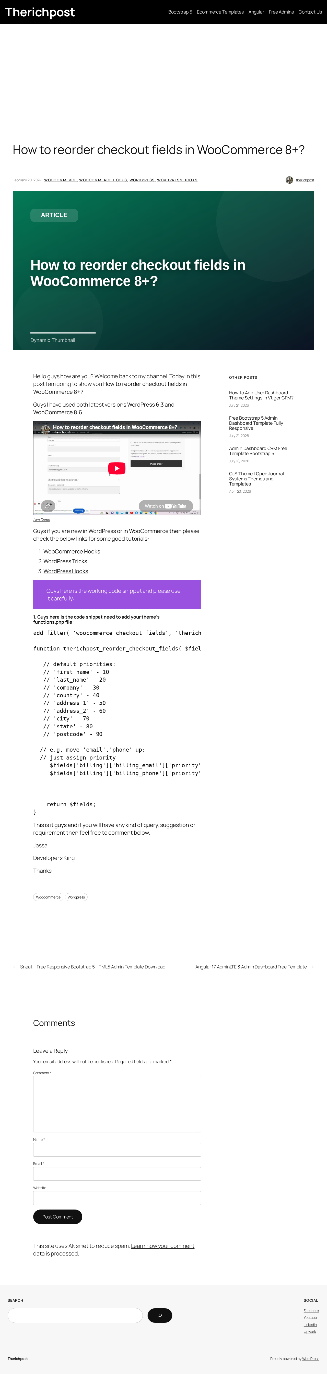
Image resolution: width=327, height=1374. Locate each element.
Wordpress (142, 179)
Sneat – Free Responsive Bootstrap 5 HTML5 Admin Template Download (92, 967)
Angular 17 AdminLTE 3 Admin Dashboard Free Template (251, 967)
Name (39, 1139)
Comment (42, 1072)
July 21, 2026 (239, 405)
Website (39, 1187)
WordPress (310, 1358)
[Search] (159, 1315)
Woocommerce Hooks (103, 179)
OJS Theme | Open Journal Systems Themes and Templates (256, 478)
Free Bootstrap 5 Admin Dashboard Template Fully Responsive (256, 423)
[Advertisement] (163, 64)
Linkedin (310, 1324)
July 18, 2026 (239, 460)
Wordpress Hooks (177, 179)
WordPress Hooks (65, 571)
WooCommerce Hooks (71, 551)
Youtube (310, 1317)
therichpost (305, 179)
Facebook (311, 1310)
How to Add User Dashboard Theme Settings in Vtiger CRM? (261, 395)
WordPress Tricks (65, 561)
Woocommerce (60, 179)
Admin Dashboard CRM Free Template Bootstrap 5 (258, 451)
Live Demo (41, 519)
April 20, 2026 (240, 491)
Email (38, 1163)
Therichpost (40, 12)
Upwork (310, 1331)
